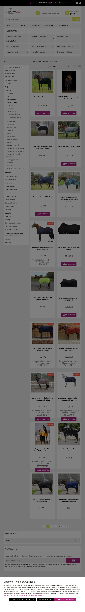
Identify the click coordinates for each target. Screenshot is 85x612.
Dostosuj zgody (45, 600)
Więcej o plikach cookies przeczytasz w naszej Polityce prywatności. (24, 595)
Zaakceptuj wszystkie (65, 600)
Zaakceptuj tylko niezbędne (22, 600)
